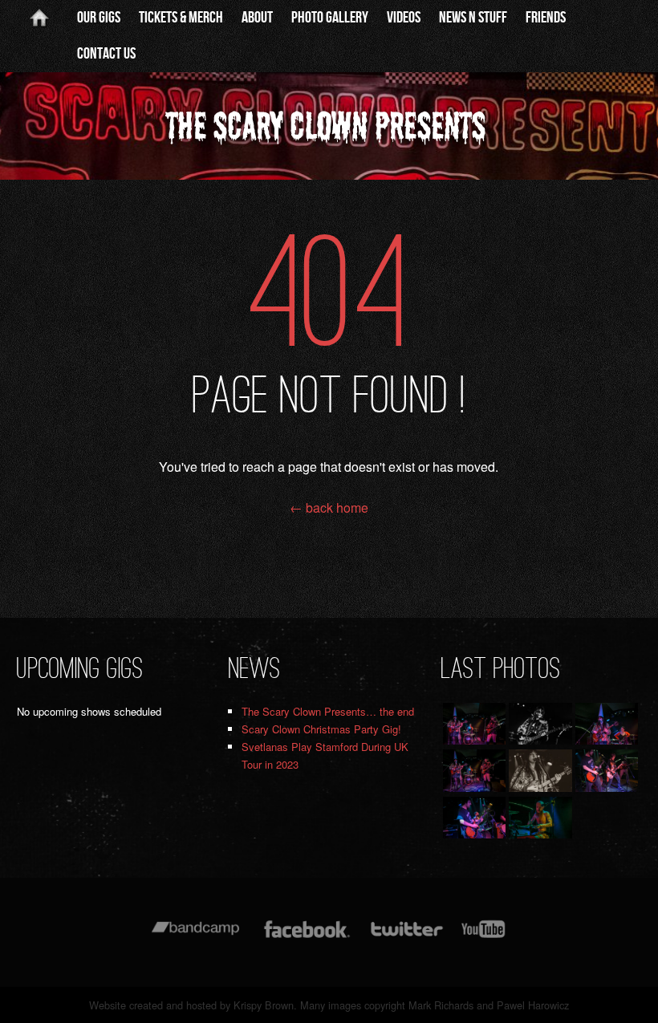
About (257, 17)
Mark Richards (440, 1005)
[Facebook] (307, 937)
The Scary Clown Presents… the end (328, 711)
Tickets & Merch (181, 17)
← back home (329, 507)
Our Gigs (98, 17)
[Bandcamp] (195, 937)
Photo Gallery (329, 17)
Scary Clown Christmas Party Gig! (321, 729)
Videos (403, 17)
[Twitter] (406, 937)
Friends (546, 17)
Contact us (106, 53)
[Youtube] (483, 937)
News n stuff (473, 17)
